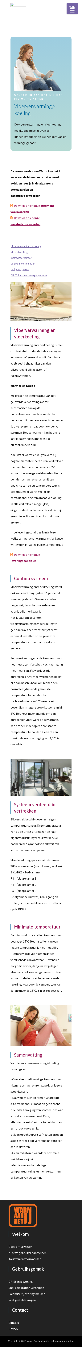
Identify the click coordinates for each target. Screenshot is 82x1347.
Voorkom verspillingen (23, 263)
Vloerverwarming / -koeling (26, 246)
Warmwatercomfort (21, 257)
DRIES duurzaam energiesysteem (29, 275)
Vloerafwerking (19, 252)
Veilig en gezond (20, 269)
